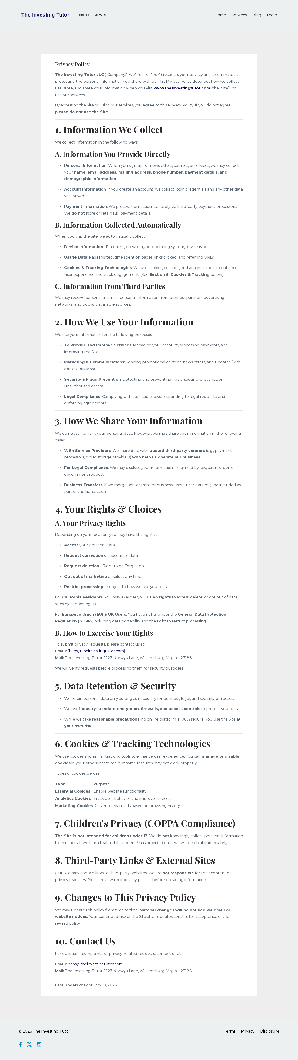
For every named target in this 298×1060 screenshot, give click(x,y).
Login (272, 15)
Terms (229, 1031)
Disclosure (269, 1031)
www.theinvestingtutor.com (182, 88)
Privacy (247, 1031)
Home (220, 15)
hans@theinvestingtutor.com (96, 651)
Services (239, 15)
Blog (256, 15)
